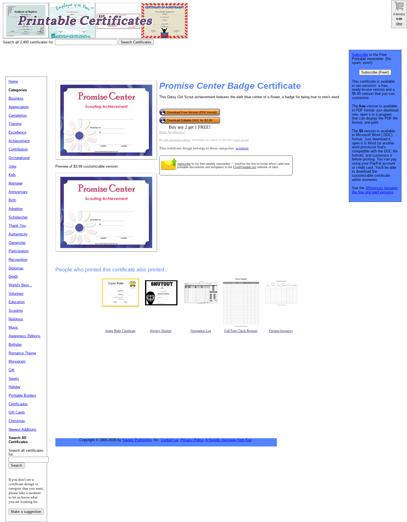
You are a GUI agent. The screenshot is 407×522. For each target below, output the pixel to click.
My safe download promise (174, 140)
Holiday (14, 387)
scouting (242, 148)
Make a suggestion (26, 512)
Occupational (19, 158)
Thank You (17, 226)
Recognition (18, 260)
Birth (12, 200)
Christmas (17, 421)
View (399, 23)
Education (17, 302)
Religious (16, 319)
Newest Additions (22, 429)
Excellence (17, 132)
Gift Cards (17, 412)
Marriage (15, 183)
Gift (11, 370)
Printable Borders (22, 395)
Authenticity (18, 234)
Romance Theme (22, 353)
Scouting (16, 310)
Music (13, 327)
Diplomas (16, 268)
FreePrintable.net (244, 167)
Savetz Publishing (136, 440)
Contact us (169, 440)
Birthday (15, 344)
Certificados (18, 404)
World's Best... (20, 285)
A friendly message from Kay (228, 440)
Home (13, 81)
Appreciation (19, 107)
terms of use (241, 140)
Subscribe (184, 163)
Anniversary (18, 192)
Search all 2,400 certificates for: (29, 42)
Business (16, 98)
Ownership (17, 243)
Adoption (16, 209)
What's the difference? (172, 132)
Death (13, 276)
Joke (12, 166)
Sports (14, 378)
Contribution (18, 149)
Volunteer (16, 294)
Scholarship (18, 217)
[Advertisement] (103, 58)
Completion (18, 115)
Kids (12, 175)
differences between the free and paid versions (375, 190)
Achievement (19, 141)
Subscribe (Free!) (375, 72)
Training (15, 124)
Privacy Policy (192, 440)
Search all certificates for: (26, 452)
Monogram (17, 361)
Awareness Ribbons (24, 336)
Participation (19, 251)
